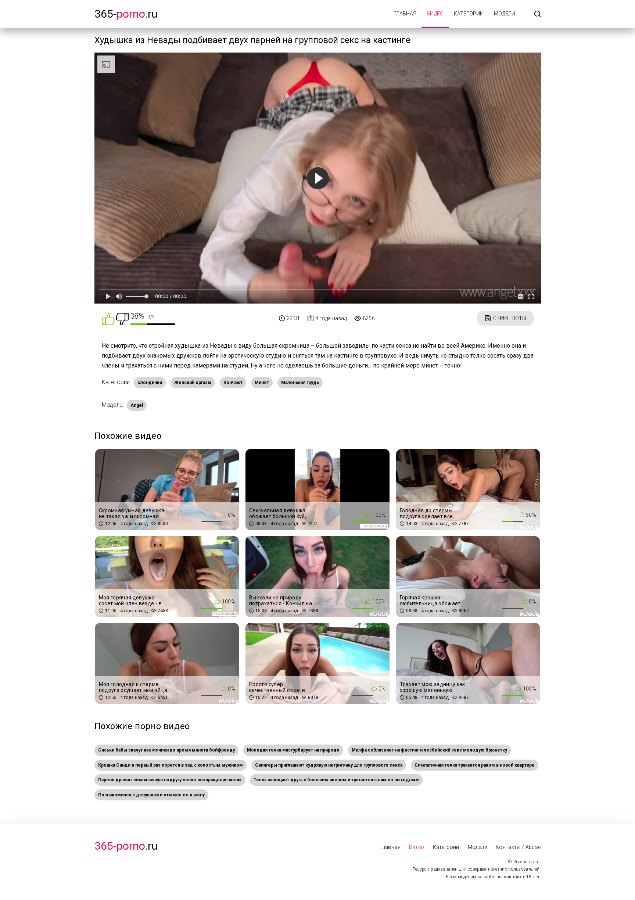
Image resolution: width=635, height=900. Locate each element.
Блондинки (149, 382)
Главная (405, 14)
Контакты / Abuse (518, 847)
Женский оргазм (192, 382)
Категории (469, 14)
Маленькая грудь (300, 382)
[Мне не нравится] (122, 318)
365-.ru (126, 13)
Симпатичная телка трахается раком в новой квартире (475, 765)
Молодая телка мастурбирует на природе (293, 750)
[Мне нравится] (108, 318)
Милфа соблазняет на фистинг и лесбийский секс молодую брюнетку (429, 750)
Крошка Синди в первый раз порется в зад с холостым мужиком (170, 765)
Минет (262, 382)
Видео (435, 14)
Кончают (233, 382)
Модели (504, 14)
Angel (136, 405)
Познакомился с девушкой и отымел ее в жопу (151, 794)
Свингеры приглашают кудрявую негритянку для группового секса (328, 765)
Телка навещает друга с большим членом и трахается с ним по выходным (336, 779)
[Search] (537, 14)
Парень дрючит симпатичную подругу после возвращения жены (169, 779)
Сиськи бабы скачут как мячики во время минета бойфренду (166, 750)
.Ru (126, 845)
